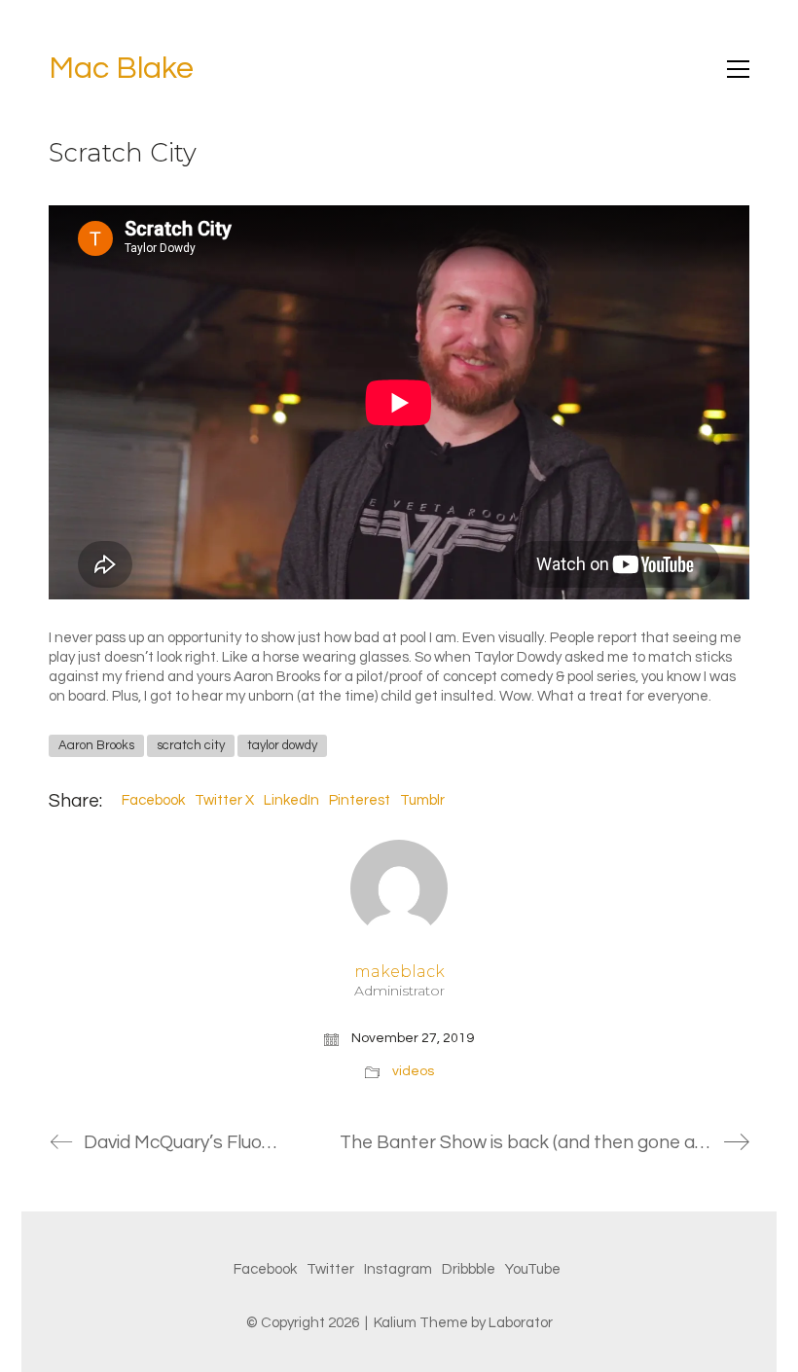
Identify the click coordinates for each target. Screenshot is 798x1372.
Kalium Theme (421, 1323)
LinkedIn (291, 800)
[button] (738, 69)
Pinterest (359, 800)
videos (413, 1071)
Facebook (153, 800)
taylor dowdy (282, 745)
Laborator (521, 1323)
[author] (399, 888)
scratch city (191, 745)
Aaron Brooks (96, 745)
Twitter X (224, 800)
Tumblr (422, 800)
